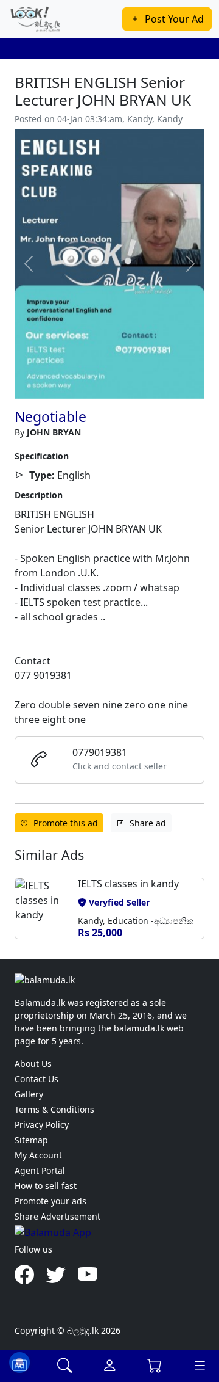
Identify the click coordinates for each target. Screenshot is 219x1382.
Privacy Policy (42, 1124)
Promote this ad (65, 823)
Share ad (148, 823)
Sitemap (31, 1140)
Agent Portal (40, 1170)
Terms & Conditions (54, 1109)
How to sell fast (46, 1185)
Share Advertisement (57, 1216)
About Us (33, 1063)
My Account (38, 1155)
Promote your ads (50, 1201)
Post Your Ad (174, 19)
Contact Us (36, 1079)
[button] (29, 913)
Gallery (29, 1094)
